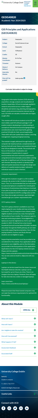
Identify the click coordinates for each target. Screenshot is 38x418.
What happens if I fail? (8, 342)
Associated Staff (6, 353)
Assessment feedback (8, 348)
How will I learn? (6, 324)
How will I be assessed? (9, 336)
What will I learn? (7, 318)
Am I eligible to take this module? (12, 330)
